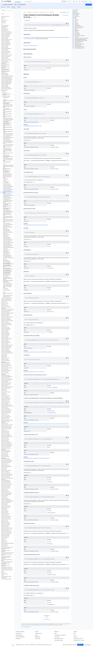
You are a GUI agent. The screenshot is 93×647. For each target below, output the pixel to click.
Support (36, 635)
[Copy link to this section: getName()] (30, 271)
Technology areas (17, 1)
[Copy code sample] (68, 23)
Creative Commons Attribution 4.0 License (50, 623)
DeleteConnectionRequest (29, 90)
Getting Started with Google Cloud (60, 635)
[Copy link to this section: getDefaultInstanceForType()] (39, 192)
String (25, 246)
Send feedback (65, 15)
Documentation (29, 12)
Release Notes (37, 636)
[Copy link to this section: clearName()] (31, 150)
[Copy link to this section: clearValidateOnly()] (34, 172)
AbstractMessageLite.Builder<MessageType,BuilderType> (42, 37)
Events (75, 635)
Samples (18, 6)
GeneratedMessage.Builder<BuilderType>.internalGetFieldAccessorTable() (37, 352)
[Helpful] (67, 12)
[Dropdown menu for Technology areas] (22, 1)
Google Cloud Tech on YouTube (79, 640)
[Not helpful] (68, 12)
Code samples (56, 636)
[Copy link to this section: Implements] (31, 43)
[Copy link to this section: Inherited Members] (37, 49)
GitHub (55, 633)
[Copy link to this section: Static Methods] (34, 54)
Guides (8, 6)
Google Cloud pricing (19, 635)
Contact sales (18, 638)
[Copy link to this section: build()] (27, 77)
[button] (7, 90)
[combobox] (66, 1)
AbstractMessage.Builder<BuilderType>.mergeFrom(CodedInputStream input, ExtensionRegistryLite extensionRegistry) (46, 423)
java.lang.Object (26, 37)
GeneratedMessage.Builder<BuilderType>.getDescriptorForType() (36, 224)
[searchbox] (7, 10)
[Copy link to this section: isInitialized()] (30, 355)
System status (37, 638)
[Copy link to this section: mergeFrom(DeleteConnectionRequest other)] (47, 375)
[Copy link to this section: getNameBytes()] (33, 293)
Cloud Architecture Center (58, 638)
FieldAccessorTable (28, 348)
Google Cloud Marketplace (20, 636)
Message (48, 447)
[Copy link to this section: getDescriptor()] (32, 57)
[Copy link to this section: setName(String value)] (36, 523)
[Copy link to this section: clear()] (28, 109)
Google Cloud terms (32, 644)
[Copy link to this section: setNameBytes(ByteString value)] (41, 554)
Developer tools (35, 12)
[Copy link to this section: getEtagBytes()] (32, 250)
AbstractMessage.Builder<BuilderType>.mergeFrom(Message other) (36, 458)
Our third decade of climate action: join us (44, 644)
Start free (88, 4)
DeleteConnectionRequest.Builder (31, 122)
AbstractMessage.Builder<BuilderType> (61, 37)
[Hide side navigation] (13, 645)
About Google (18, 644)
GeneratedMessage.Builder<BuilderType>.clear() (33, 125)
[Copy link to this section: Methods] (30, 74)
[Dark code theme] (66, 23)
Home (24, 12)
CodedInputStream (50, 410)
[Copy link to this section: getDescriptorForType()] (36, 208)
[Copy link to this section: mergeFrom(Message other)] (39, 434)
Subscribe (80, 644)
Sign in (90, 1)
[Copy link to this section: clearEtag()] (30, 129)
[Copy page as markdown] (35, 17)
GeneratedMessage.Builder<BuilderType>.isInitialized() (34, 371)
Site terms (26, 644)
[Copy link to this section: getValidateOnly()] (33, 315)
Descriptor (26, 69)
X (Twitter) (75, 636)
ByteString (26, 268)
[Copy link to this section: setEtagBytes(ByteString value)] (40, 492)
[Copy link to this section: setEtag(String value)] (35, 461)
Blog (74, 633)
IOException (26, 431)
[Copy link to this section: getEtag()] (29, 228)
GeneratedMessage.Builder (29, 38)
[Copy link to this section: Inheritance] (31, 34)
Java (15, 4)
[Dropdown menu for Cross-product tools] (33, 1)
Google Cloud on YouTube (78, 638)
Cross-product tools (28, 1)
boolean (25, 332)
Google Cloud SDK (8, 4)
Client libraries (21, 4)
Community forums (38, 633)
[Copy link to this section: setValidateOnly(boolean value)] (40, 585)
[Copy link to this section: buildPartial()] (31, 93)
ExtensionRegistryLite (51, 412)
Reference (13, 6)
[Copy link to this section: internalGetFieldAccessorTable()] (40, 335)
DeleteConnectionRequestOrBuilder (30, 45)
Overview (3, 6)
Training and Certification (58, 640)
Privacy (22, 644)
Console (75, 1)
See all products (18, 633)
